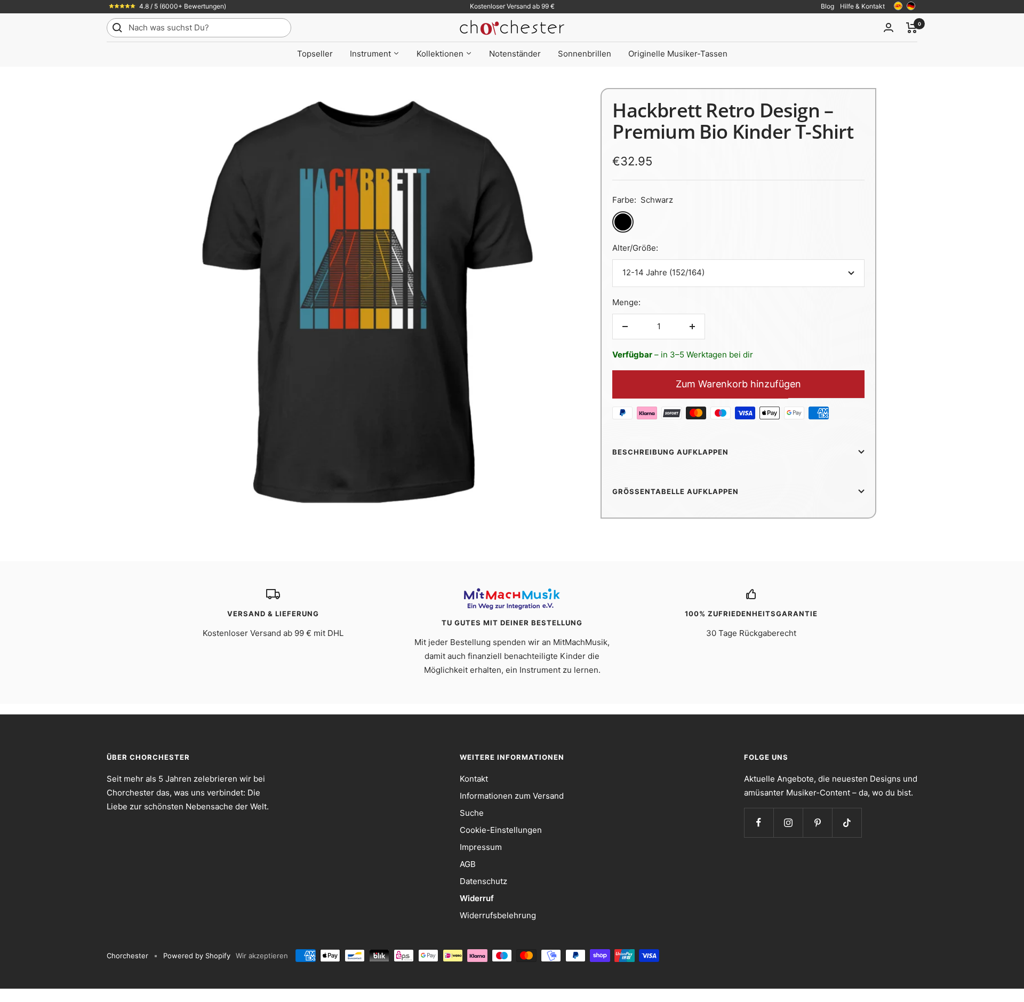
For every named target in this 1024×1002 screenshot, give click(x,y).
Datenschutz (483, 881)
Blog (827, 6)
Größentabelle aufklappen (675, 491)
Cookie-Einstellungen (501, 830)
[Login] (888, 27)
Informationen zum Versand (512, 796)
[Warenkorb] (911, 27)
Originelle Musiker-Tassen (677, 54)
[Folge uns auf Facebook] (758, 822)
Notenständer (515, 54)
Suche (472, 813)
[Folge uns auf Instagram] (788, 822)
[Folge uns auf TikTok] (846, 822)
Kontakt (474, 779)
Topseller (315, 54)
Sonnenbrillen (584, 54)
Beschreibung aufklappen (670, 452)
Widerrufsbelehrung (498, 915)
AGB (468, 864)
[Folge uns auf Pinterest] (817, 822)
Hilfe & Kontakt (862, 6)
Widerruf (477, 898)
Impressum (481, 847)
